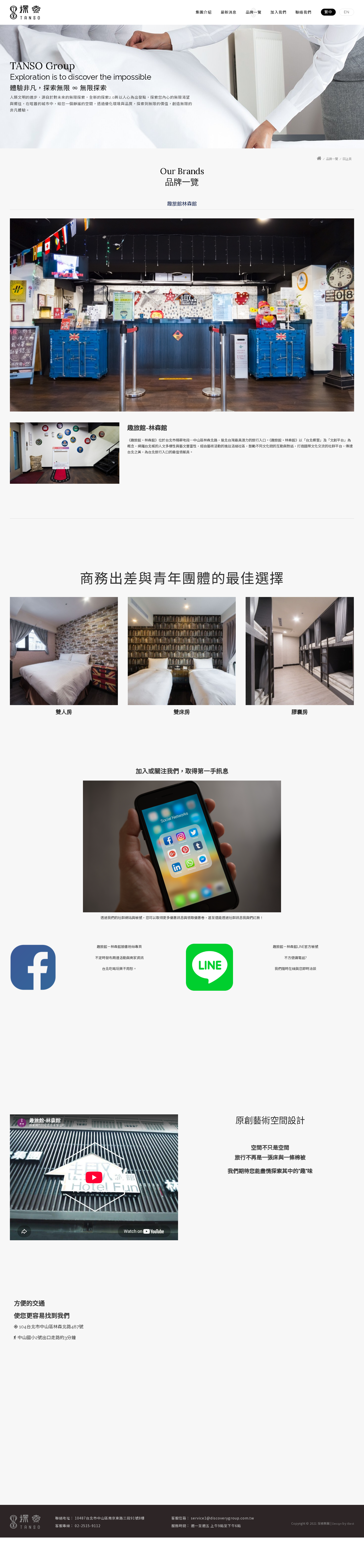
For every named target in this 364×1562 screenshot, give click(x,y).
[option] (182, 86)
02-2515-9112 (88, 1525)
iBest (350, 1523)
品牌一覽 (254, 12)
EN (346, 12)
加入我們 (278, 12)
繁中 (328, 12)
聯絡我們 (303, 12)
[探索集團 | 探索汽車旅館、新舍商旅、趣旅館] (25, 12)
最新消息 (229, 12)
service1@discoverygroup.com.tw (222, 1518)
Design (337, 1523)
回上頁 (347, 159)
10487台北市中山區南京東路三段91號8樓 (110, 1518)
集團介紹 (204, 12)
